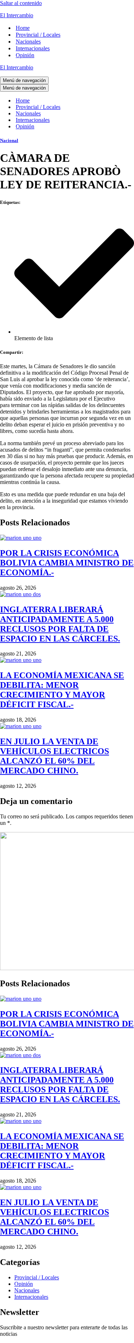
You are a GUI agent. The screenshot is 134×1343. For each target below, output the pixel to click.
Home (23, 28)
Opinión (25, 55)
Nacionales (28, 41)
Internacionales (33, 48)
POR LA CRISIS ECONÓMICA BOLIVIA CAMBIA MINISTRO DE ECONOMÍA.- (67, 562)
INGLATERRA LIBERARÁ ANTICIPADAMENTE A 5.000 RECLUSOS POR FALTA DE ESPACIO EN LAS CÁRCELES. (60, 624)
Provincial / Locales (38, 35)
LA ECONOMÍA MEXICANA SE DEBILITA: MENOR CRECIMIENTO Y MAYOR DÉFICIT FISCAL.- (62, 690)
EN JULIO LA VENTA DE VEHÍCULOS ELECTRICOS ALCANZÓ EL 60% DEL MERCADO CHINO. (54, 756)
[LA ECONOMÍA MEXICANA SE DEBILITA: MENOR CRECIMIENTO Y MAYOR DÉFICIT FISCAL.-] (20, 660)
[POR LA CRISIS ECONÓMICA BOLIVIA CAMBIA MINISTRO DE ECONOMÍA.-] (20, 538)
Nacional (9, 140)
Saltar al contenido (21, 3)
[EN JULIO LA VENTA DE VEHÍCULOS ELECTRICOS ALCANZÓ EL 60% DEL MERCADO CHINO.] (20, 726)
